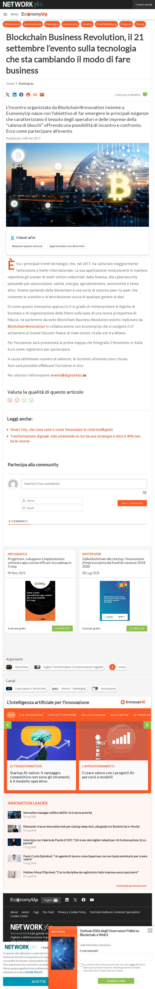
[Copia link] (35, 94)
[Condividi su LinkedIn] (14, 94)
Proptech (126, 24)
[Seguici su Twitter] (75, 900)
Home (10, 83)
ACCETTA (39, 981)
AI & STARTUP (120, 715)
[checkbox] (80, 965)
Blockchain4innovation (26, 326)
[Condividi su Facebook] (21, 94)
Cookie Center (19, 916)
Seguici (48, 900)
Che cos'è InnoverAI (93, 715)
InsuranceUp (70, 24)
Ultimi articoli (12, 24)
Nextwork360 (19, 933)
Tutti (11, 715)
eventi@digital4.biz (66, 375)
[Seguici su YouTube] (92, 900)
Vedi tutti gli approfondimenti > (131, 885)
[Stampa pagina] (28, 94)
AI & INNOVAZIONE (31, 715)
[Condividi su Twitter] (8, 94)
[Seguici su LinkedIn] (67, 900)
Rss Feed (48, 912)
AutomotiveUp (33, 24)
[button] (11, 14)
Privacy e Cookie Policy (72, 912)
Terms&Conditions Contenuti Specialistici (115, 912)
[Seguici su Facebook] (83, 900)
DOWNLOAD (62, 628)
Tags (36, 912)
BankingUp (52, 24)
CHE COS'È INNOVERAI (62, 715)
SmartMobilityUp (106, 24)
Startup (140, 24)
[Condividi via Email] (42, 94)
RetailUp (87, 24)
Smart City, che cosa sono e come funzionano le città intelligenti (61, 429)
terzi (133, 964)
